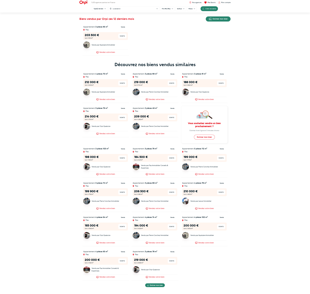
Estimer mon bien (220, 19)
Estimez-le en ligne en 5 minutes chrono (204, 130)
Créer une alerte (210, 9)
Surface (179, 9)
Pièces (191, 9)
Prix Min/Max (166, 9)
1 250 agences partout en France (103, 2)
